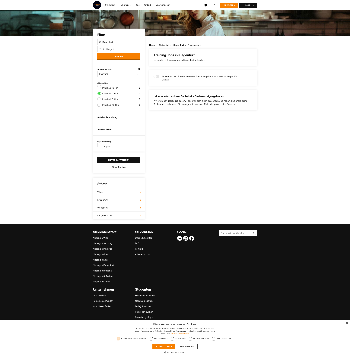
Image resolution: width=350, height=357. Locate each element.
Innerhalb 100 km (110, 105)
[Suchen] (214, 5)
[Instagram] (186, 238)
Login (247, 5)
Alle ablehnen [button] (187, 346)
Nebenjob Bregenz (102, 270)
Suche (119, 56)
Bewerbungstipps (144, 317)
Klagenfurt (178, 45)
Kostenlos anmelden (103, 300)
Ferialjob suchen (143, 306)
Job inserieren (100, 295)
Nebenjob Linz (100, 259)
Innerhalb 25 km (110, 93)
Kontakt (147, 5)
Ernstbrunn (102, 200)
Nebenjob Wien (100, 237)
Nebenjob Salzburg (102, 243)
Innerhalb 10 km (110, 87)
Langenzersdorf (105, 215)
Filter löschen (119, 167)
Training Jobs (194, 45)
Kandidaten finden (102, 306)
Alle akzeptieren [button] (164, 346)
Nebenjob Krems (101, 281)
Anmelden (229, 5)
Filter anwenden (118, 160)
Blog (137, 5)
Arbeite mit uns (142, 254)
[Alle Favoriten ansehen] (206, 5)
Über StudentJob (143, 237)
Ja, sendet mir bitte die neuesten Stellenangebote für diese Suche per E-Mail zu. (199, 78)
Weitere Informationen (180, 334)
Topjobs (106, 146)
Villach (100, 192)
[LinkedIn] (180, 238)
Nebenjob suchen (144, 300)
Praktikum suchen (144, 311)
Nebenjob (164, 45)
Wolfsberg (102, 207)
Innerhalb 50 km (110, 99)
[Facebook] (192, 238)
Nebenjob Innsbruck (103, 248)
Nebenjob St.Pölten (102, 276)
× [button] (347, 323)
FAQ (137, 243)
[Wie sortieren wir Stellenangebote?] (139, 69)
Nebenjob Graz (100, 254)
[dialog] (175, 338)
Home (152, 45)
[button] (175, 352)
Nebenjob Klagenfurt (103, 265)
